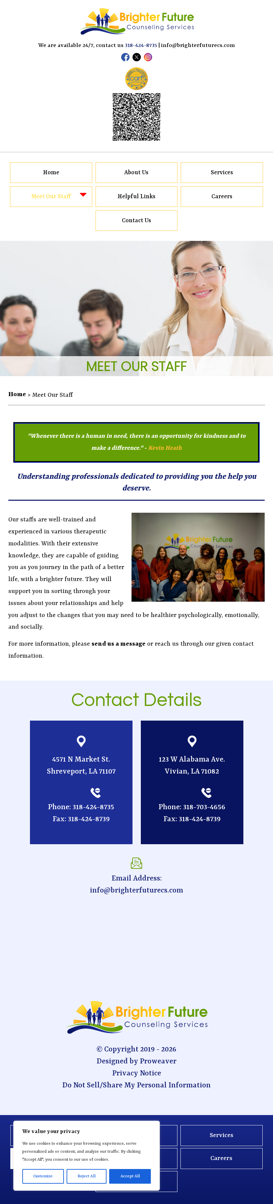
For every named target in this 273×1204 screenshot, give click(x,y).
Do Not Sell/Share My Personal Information (136, 1085)
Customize (43, 1176)
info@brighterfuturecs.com (198, 45)
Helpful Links (136, 196)
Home (51, 172)
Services (222, 172)
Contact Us (136, 220)
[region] (86, 1156)
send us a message (118, 644)
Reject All (87, 1176)
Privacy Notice (136, 1073)
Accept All (130, 1176)
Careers (221, 196)
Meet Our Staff (51, 196)
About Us (136, 172)
